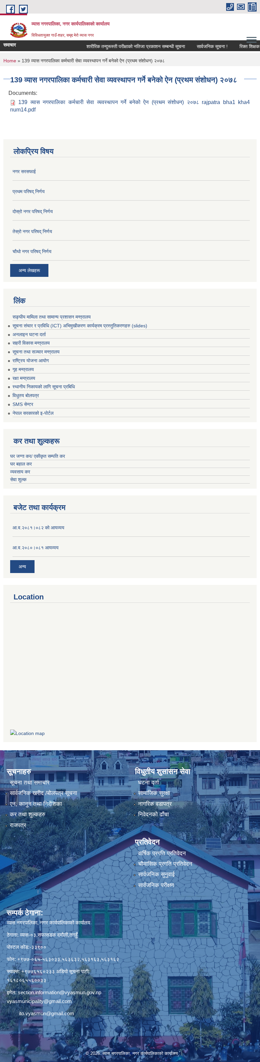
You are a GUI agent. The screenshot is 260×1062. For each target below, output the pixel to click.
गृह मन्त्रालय (23, 369)
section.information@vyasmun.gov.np (59, 992)
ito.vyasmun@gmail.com (46, 1013)
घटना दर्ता (148, 782)
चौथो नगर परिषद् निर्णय (32, 251)
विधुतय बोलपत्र (26, 395)
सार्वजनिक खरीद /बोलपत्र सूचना (43, 793)
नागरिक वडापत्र (155, 804)
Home (9, 60)
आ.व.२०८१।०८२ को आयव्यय (38, 527)
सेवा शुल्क (18, 479)
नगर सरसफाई (24, 171)
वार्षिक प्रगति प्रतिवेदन (162, 853)
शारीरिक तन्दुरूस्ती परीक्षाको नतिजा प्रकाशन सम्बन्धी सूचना (124, 46)
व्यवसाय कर (20, 471)
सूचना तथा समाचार (29, 782)
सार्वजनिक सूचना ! (200, 46)
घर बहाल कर (21, 464)
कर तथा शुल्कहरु (27, 814)
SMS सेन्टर (23, 404)
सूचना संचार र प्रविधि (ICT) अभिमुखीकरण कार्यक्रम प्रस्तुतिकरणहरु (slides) (80, 325)
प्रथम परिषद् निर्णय (29, 191)
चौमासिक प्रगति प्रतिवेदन (165, 864)
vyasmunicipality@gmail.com (39, 1001)
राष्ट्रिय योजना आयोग (31, 360)
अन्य (22, 566)
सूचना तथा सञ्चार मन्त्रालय (36, 351)
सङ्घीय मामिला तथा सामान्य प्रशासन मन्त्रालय (52, 317)
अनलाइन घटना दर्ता (29, 334)
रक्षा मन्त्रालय (24, 378)
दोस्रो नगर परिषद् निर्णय (33, 211)
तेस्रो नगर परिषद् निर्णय (32, 231)
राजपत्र (18, 825)
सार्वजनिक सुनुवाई (156, 874)
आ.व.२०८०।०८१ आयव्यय (36, 547)
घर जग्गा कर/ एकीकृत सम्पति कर (37, 456)
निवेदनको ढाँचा (153, 814)
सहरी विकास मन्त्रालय (31, 343)
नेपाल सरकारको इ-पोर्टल (33, 413)
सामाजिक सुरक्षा (154, 793)
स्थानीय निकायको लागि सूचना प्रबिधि (44, 386)
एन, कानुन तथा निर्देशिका (36, 804)
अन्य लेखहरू (29, 270)
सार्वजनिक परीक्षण (156, 885)
